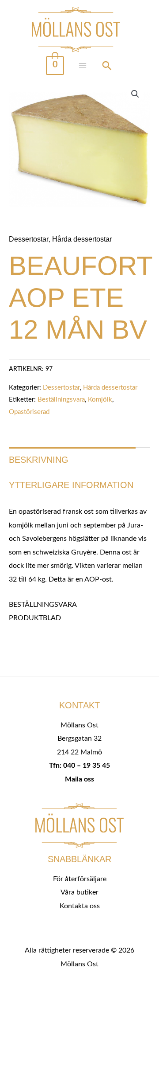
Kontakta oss (80, 906)
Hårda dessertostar (82, 239)
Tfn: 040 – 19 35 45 (79, 765)
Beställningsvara (61, 399)
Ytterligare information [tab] (71, 485)
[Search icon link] (107, 67)
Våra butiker (79, 892)
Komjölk (100, 399)
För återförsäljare (79, 879)
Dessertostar (29, 239)
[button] (135, 94)
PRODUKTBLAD (35, 617)
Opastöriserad (29, 412)
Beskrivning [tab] (38, 460)
